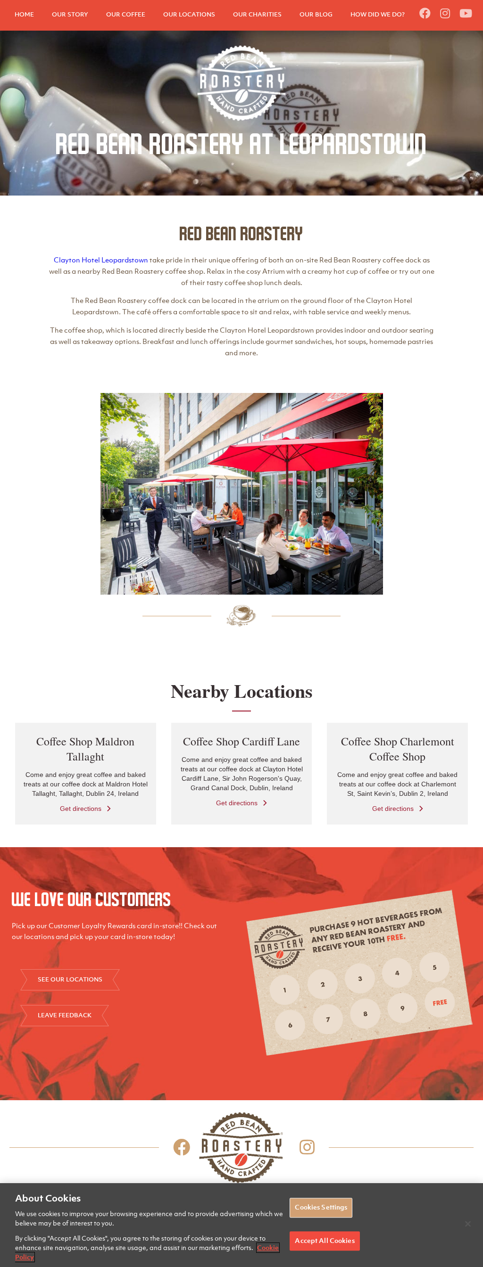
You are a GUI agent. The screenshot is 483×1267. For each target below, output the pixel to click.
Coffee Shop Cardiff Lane (241, 741)
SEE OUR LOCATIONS (70, 979)
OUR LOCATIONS (189, 14)
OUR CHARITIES (257, 14)
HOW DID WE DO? (377, 14)
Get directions (80, 808)
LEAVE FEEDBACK (65, 1015)
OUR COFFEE (125, 14)
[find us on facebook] (425, 13)
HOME (24, 14)
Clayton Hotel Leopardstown (101, 259)
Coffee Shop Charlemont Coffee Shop (397, 749)
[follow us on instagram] (445, 13)
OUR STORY (70, 14)
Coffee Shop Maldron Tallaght (85, 749)
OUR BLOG (316, 14)
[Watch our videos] (465, 13)
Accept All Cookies (324, 1240)
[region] (241, 1225)
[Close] (468, 1224)
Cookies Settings (321, 1207)
